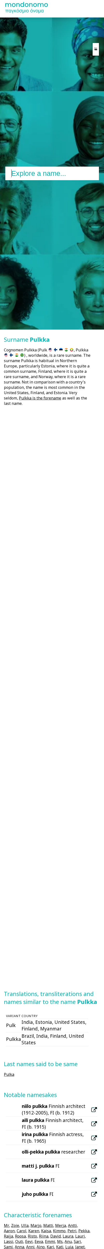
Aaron (9, 1230)
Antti (72, 1225)
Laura (68, 1236)
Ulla (25, 1225)
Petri (71, 1230)
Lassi (8, 1241)
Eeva (39, 1241)
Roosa (20, 1236)
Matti (48, 1225)
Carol (21, 1230)
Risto (32, 1236)
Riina (43, 1236)
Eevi (29, 1241)
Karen (33, 1230)
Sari (77, 1241)
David (55, 1236)
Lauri (80, 1236)
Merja (60, 1225)
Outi (19, 1241)
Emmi (50, 1241)
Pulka (9, 1074)
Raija (8, 1236)
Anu (68, 1241)
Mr (6, 1225)
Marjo (35, 1225)
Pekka (83, 1230)
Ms (60, 1241)
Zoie (15, 1225)
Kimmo (59, 1230)
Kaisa (46, 1230)
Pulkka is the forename (40, 398)
